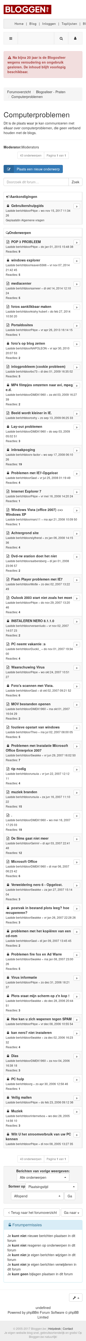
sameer (36, 288)
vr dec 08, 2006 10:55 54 (57, 1024)
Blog (33, 23)
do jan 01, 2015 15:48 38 (57, 246)
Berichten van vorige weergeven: (43, 1174)
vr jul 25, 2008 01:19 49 (55, 478)
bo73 (34, 371)
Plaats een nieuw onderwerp (38, 169)
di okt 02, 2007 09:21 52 (55, 690)
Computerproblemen (37, 114)
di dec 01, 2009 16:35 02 (57, 371)
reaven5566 (39, 265)
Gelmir (35, 843)
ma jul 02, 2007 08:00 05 (57, 732)
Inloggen (49, 23)
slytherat (36, 538)
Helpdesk (54, 1328)
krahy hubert (39, 311)
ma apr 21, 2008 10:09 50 (60, 519)
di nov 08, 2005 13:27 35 (57, 1144)
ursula (35, 773)
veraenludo (38, 626)
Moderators (30, 147)
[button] (43, 1177)
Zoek (75, 181)
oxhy (34, 418)
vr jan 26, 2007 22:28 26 (60, 917)
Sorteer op (28, 1186)
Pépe (34, 210)
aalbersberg (39, 561)
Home (19, 23)
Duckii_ (36, 649)
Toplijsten (69, 23)
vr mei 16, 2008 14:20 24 (57, 496)
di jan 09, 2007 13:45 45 (55, 941)
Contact (68, 1328)
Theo (34, 732)
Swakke (36, 755)
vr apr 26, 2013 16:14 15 (57, 330)
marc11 (36, 519)
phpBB (32, 1312)
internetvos (38, 1116)
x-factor (35, 454)
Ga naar (70, 1212)
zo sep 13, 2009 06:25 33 (56, 418)
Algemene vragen (32, 220)
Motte (34, 584)
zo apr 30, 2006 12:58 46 (52, 1084)
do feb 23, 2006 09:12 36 (57, 1102)
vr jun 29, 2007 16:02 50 (60, 755)
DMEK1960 (38, 394)
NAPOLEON (39, 348)
